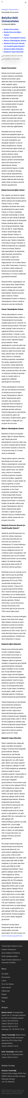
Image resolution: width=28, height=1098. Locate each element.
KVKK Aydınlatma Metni (10, 956)
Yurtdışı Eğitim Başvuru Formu (12, 946)
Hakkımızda (6, 991)
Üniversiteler (13, 9)
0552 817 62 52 (12, 1024)
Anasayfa (5, 9)
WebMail (5, 998)
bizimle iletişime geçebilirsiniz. (12, 936)
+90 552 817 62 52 (18, 1029)
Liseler (4, 981)
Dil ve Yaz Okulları (8, 984)
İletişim (4, 994)
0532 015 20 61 (12, 1026)
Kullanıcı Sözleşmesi (9, 949)
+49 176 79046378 (8, 1082)
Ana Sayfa (5, 974)
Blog (3, 1001)
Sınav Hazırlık (6, 987)
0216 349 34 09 (12, 1021)
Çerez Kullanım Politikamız (11, 953)
